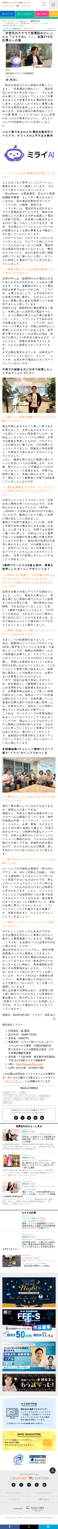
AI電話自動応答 (44, 1096)
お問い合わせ (43, 1499)
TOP (52, 1471)
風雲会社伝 (35, 21)
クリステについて (43, 1493)
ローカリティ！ (14, 1081)
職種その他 (8, 1102)
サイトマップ (14, 1499)
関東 (41, 1099)
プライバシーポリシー (14, 1493)
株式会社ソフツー (10, 1092)
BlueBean (17, 1099)
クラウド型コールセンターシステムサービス (19, 1096)
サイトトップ (8, 21)
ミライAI (7, 1099)
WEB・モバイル (30, 1099)
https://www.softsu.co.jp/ (29, 1064)
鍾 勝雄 (22, 1092)
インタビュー (22, 21)
